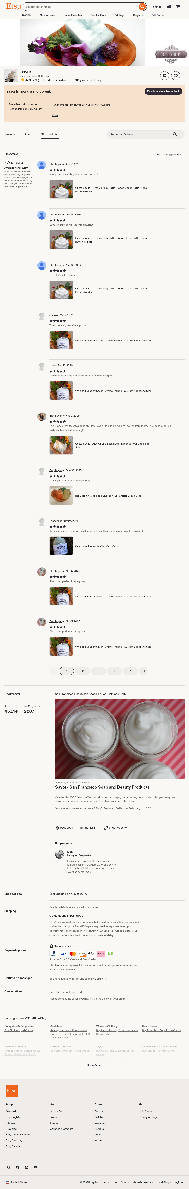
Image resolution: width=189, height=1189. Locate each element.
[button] (164, 75)
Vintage (119, 15)
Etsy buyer (55, 164)
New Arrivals (47, 15)
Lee (51, 365)
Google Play (46, 1158)
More (55, 115)
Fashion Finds (98, 15)
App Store (18, 1158)
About (28, 134)
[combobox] (80, 6)
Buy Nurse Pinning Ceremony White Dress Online (117, 1032)
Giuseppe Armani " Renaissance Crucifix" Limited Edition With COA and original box (70, 1034)
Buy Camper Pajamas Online (158, 1050)
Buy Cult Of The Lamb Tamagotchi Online (115, 1052)
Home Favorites (72, 15)
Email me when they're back (163, 91)
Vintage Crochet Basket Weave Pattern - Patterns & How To (22, 1052)
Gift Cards (158, 15)
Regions (178, 1182)
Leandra (54, 520)
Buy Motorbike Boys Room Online (161, 1030)
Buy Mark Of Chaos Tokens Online (69, 1050)
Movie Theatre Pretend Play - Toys (115, 1059)
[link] (53, 671)
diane (52, 315)
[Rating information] (22, 80)
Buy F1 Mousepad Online (18, 1030)
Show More (94, 1065)
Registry (138, 15)
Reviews (10, 134)
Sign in (157, 6)
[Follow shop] (175, 75)
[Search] (142, 6)
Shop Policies (50, 134)
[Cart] (177, 6)
